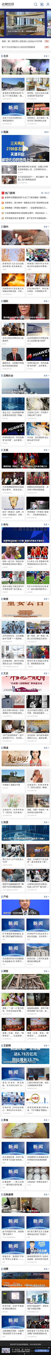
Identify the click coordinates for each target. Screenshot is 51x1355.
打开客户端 (42, 1350)
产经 (5, 896)
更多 (46, 56)
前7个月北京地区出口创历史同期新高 (18, 47)
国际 (5, 301)
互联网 (7, 1045)
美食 (5, 1120)
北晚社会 (8, 375)
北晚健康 (8, 1194)
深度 (5, 822)
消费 (5, 1269)
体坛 (5, 524)
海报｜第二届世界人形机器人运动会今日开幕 (22, 41)
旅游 (5, 599)
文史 (5, 673)
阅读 (5, 747)
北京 (5, 56)
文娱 (5, 450)
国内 (5, 226)
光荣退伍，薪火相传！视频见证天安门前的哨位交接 (27, 203)
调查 (5, 971)
